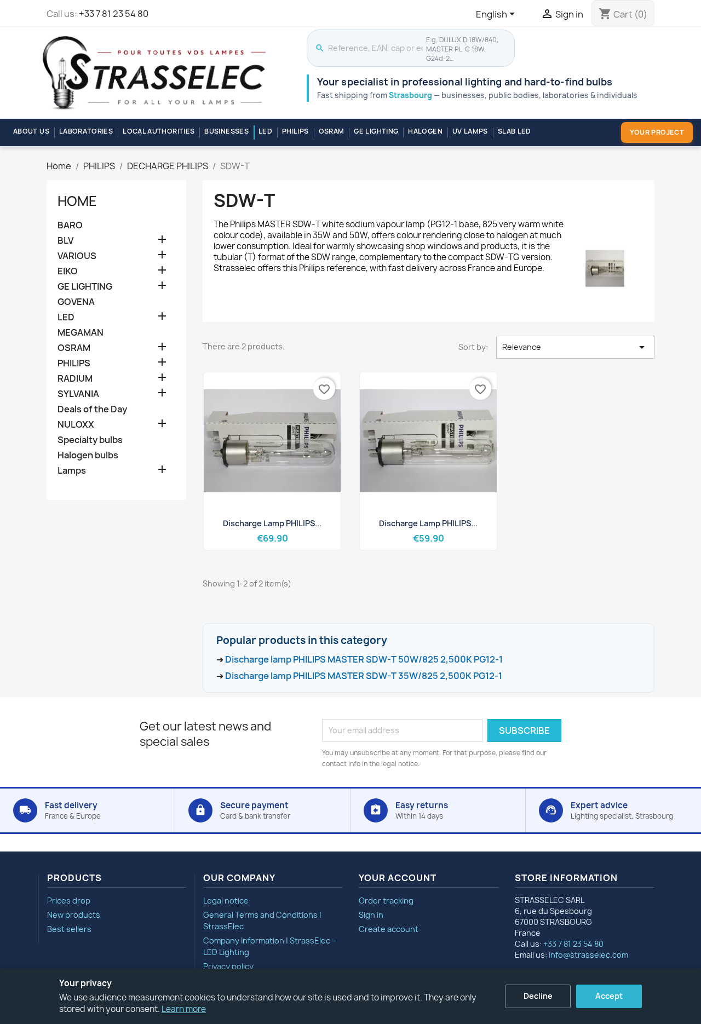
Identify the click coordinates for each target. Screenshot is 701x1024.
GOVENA (76, 302)
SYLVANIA (78, 394)
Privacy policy (228, 966)
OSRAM (331, 131)
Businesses (226, 131)
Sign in (371, 915)
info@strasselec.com (588, 955)
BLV (65, 240)
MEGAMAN (81, 332)
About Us (31, 131)
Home (77, 201)
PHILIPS (295, 131)
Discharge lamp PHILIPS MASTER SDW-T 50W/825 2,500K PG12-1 (364, 659)
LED (265, 131)
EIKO (68, 271)
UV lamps (470, 131)
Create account (388, 929)
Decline (538, 996)
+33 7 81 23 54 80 (113, 14)
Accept (609, 996)
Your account (397, 878)
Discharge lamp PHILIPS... (272, 523)
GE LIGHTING (376, 131)
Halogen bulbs (88, 455)
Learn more (184, 1009)
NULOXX (76, 424)
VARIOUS (77, 256)
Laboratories (86, 131)
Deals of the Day (92, 409)
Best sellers (69, 929)
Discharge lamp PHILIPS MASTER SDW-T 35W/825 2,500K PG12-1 (363, 676)
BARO (70, 225)
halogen (425, 131)
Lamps (72, 470)
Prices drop (68, 900)
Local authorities (158, 131)
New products (73, 915)
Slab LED (514, 131)
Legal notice (226, 900)
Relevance (575, 347)
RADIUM (75, 378)
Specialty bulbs (90, 440)
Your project (657, 132)
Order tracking (386, 900)
